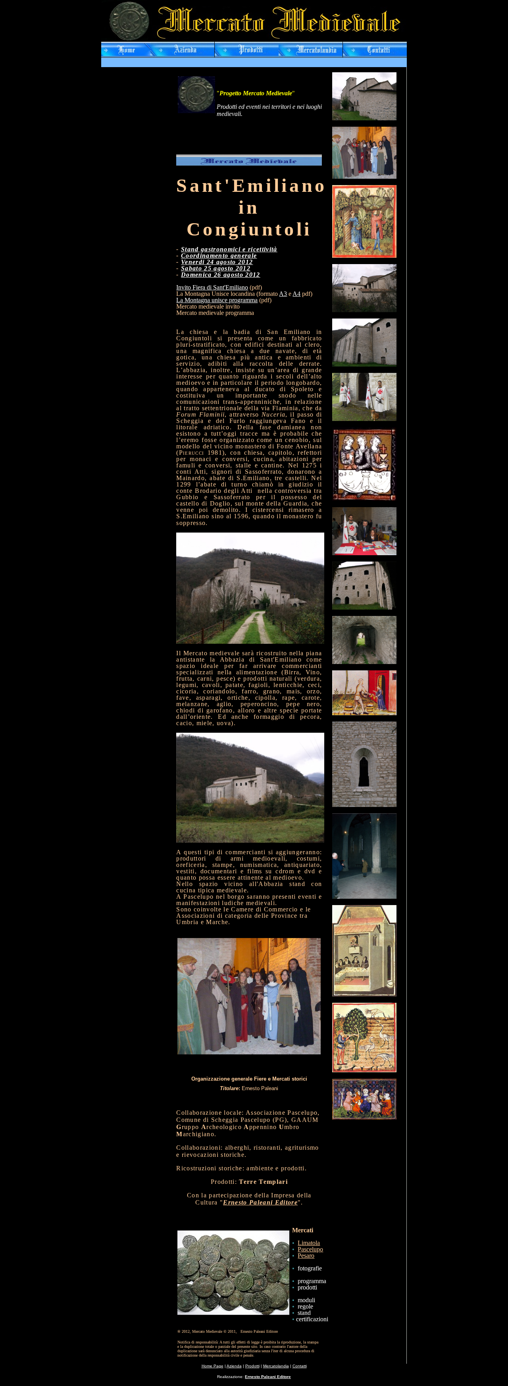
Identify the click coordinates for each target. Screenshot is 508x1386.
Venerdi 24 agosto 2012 (217, 262)
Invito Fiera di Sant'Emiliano (212, 287)
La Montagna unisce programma (217, 300)
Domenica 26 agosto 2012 (220, 274)
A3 (283, 293)
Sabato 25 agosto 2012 (215, 268)
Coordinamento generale (219, 255)
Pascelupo (310, 1249)
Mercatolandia (276, 1366)
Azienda (234, 1366)
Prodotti (252, 1366)
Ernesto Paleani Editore (260, 1202)
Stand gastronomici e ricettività (229, 249)
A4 (296, 293)
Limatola (309, 1242)
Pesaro (306, 1255)
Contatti (299, 1366)
